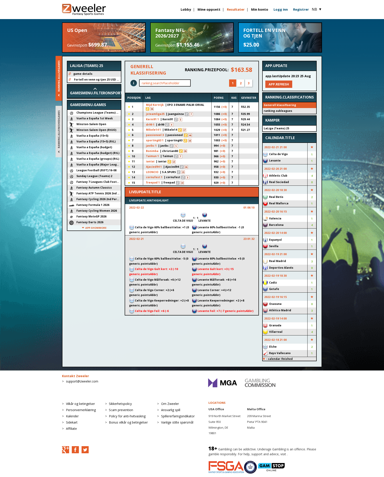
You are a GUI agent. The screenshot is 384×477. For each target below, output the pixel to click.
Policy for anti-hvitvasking (127, 416)
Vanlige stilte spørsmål (177, 422)
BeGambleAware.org (303, 454)
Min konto (259, 9)
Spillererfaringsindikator (178, 416)
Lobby (186, 9)
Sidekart (72, 422)
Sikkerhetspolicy (120, 404)
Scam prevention (121, 410)
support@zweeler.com (82, 381)
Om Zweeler (170, 404)
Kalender (72, 416)
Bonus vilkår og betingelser (128, 422)
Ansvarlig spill (170, 410)
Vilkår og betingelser (80, 404)
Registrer (301, 9)
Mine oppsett (209, 9)
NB (317, 9)
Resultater (236, 9)
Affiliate (71, 428)
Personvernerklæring (81, 410)
